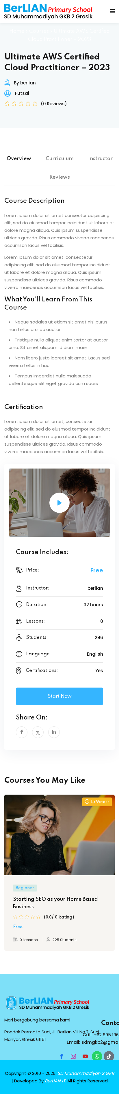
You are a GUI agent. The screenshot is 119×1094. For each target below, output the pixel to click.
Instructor (100, 158)
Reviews (59, 177)
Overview (19, 158)
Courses (39, 31)
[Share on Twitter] (38, 732)
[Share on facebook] (21, 732)
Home (17, 31)
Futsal (22, 93)
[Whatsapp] (97, 1056)
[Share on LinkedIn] (54, 732)
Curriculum (60, 158)
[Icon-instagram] (73, 1056)
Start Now (60, 696)
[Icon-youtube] (85, 1056)
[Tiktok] (109, 1056)
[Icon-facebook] (61, 1056)
